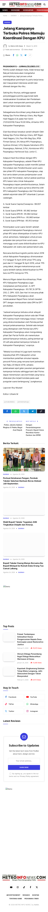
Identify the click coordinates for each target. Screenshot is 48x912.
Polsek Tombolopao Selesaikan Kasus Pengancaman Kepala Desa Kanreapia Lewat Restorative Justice (30, 639)
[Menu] (4, 4)
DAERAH (7, 22)
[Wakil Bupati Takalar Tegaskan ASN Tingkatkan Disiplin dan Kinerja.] (24, 503)
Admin (36, 905)
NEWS (5, 10)
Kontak (35, 895)
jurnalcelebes (9, 402)
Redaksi (26, 895)
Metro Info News (17, 46)
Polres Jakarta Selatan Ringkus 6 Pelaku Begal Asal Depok (12, 427)
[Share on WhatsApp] (17, 55)
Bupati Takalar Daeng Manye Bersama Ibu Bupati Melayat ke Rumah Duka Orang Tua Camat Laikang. (23, 566)
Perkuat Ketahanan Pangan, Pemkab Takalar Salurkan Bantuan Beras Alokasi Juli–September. (22, 481)
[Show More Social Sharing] (30, 55)
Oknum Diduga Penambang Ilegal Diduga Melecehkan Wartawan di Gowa (29, 656)
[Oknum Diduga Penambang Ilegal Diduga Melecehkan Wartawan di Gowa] (9, 657)
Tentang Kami (15, 899)
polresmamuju (23, 402)
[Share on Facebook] (13, 55)
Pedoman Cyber (31, 899)
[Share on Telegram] (25, 55)
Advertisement (13, 895)
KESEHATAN (28, 10)
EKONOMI (15, 10)
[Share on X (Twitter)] (21, 55)
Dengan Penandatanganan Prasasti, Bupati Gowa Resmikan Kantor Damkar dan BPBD (35, 430)
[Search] (44, 4)
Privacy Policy (25, 776)
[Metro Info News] (25, 4)
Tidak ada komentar (12, 49)
